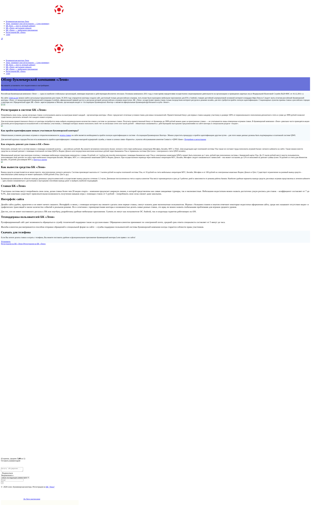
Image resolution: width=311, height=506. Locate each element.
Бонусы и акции (40, 160)
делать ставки (65, 135)
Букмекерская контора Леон (17, 21)
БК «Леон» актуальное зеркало (18, 28)
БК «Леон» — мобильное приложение (22, 30)
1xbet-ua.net (13, 98)
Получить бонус (7, 90)
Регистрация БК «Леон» (16, 32)
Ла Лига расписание (31, 499)
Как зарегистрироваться (24, 90)
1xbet (8, 35)
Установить (5, 242)
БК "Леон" (50, 487)
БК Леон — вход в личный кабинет (20, 26)
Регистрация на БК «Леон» (12, 244)
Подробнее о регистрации (195, 139)
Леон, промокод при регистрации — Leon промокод (27, 24)
